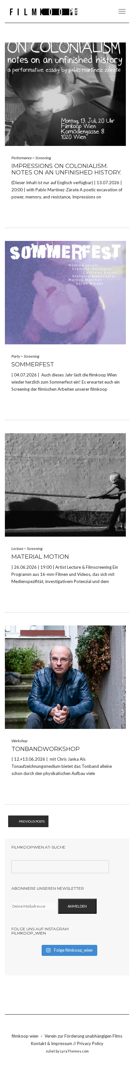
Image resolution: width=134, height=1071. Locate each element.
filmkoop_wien (28, 933)
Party (15, 356)
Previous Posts (32, 821)
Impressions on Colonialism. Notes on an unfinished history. (66, 169)
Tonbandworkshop (45, 749)
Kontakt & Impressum (52, 1043)
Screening (43, 157)
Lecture (17, 548)
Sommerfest (32, 364)
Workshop (19, 740)
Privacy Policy (90, 1043)
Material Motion (40, 556)
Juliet (50, 1051)
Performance (21, 157)
